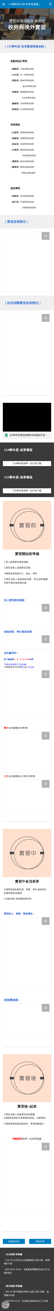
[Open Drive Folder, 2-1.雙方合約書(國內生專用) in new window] (46, 736)
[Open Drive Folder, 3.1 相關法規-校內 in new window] (46, 236)
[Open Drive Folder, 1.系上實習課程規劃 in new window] (46, 608)
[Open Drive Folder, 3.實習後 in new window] (46, 1146)
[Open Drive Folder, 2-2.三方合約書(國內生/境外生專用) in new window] (46, 784)
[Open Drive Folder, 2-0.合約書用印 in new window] (46, 674)
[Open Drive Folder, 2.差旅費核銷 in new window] (46, 1008)
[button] (3, 4)
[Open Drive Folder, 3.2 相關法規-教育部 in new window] (46, 318)
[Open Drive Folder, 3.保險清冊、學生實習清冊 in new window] (46, 639)
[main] (27, 24)
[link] (27, 421)
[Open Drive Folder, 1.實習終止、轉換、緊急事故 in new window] (46, 921)
